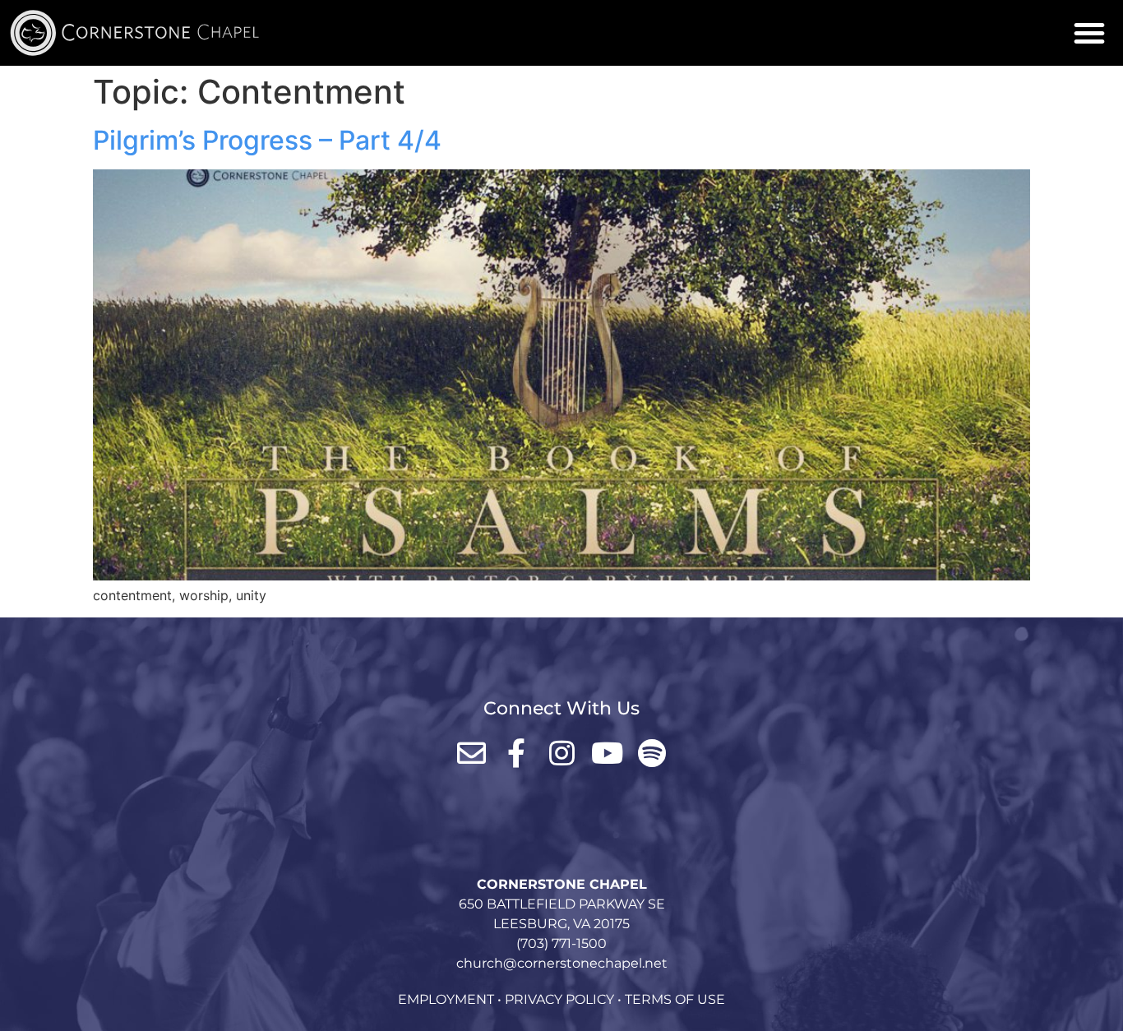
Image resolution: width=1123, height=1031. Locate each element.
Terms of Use (675, 999)
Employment (446, 999)
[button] (1089, 33)
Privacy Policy (559, 999)
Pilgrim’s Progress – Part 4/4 (267, 140)
